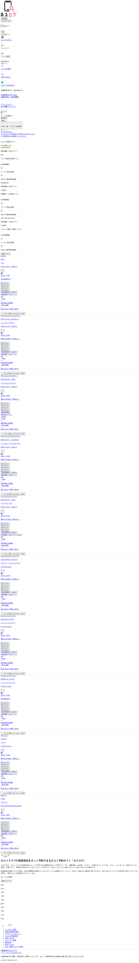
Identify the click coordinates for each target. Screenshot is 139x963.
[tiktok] (4, 922)
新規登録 (4, 18)
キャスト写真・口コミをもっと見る (14, 313)
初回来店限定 (6, 292)
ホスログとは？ (6, 21)
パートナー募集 (10, 940)
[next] (8, 856)
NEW (8, 56)
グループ (8, 881)
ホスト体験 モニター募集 (14, 947)
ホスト (8, 254)
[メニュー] (3, 32)
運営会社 (8, 942)
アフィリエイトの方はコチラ (11, 953)
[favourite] (2, 271)
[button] (69, 311)
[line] (6, 922)
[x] (3, 922)
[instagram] (1, 922)
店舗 (3, 254)
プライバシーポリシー (13, 934)
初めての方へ (10, 944)
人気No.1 (14, 292)
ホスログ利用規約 (11, 936)
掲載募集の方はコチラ (9, 950)
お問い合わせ (10, 938)
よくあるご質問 (10, 930)
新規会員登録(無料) (12, 932)
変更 (3, 120)
